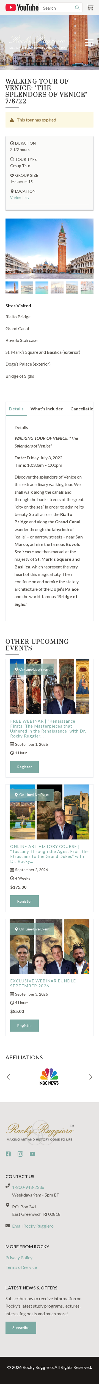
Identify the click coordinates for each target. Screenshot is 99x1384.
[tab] (16, 409)
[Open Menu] (89, 42)
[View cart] (90, 7)
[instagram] (20, 1154)
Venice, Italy (19, 197)
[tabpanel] (49, 516)
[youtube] (32, 1154)
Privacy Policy (19, 1257)
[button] (8, 1077)
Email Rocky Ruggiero (33, 1225)
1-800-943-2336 (28, 1187)
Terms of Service (21, 1267)
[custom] (8, 1154)
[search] (77, 8)
